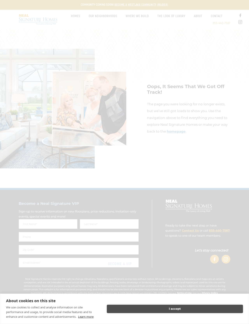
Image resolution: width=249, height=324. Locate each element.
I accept (175, 309)
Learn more (86, 317)
